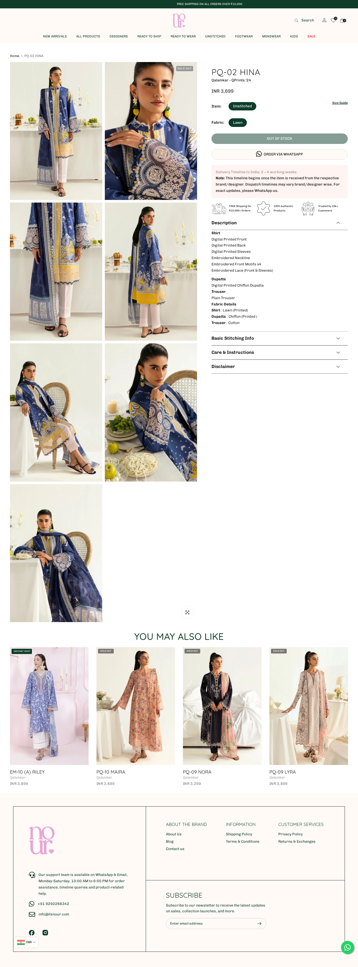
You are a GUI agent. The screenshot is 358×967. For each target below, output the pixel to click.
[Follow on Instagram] (45, 933)
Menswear (271, 36)
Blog (169, 841)
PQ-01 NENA (168, 772)
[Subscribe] (257, 923)
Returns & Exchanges (297, 841)
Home (14, 56)
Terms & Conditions (242, 841)
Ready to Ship (149, 36)
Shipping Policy (239, 834)
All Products (88, 36)
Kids (294, 36)
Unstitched (215, 36)
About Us (174, 834)
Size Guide (340, 103)
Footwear (244, 36)
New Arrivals (55, 36)
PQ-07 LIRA (81, 772)
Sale (311, 36)
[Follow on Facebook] (32, 933)
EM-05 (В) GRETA (261, 772)
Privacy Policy (290, 834)
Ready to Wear (183, 36)
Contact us (175, 849)
